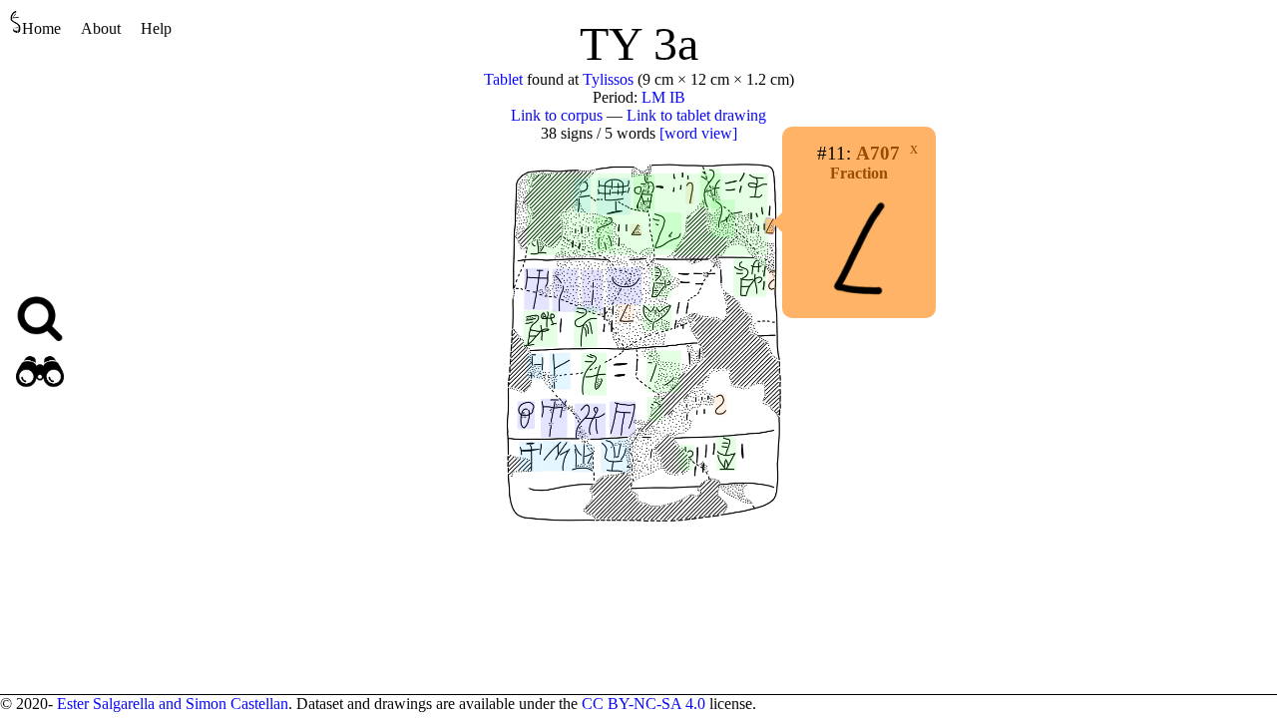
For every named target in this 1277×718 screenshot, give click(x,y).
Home (41, 28)
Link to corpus (557, 115)
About (101, 28)
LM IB (663, 97)
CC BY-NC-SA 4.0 (643, 703)
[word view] (698, 133)
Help (156, 28)
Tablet (503, 79)
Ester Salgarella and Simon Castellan (172, 703)
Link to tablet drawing (696, 115)
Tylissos (608, 79)
